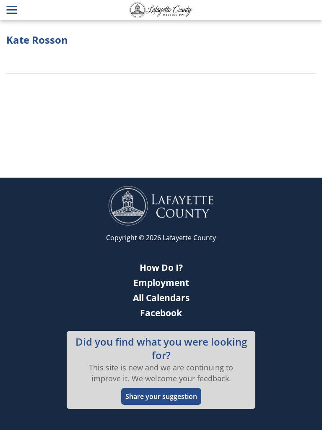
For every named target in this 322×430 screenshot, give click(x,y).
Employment (161, 282)
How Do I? (161, 267)
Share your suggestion (161, 396)
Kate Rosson (37, 40)
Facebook (161, 313)
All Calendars (161, 298)
